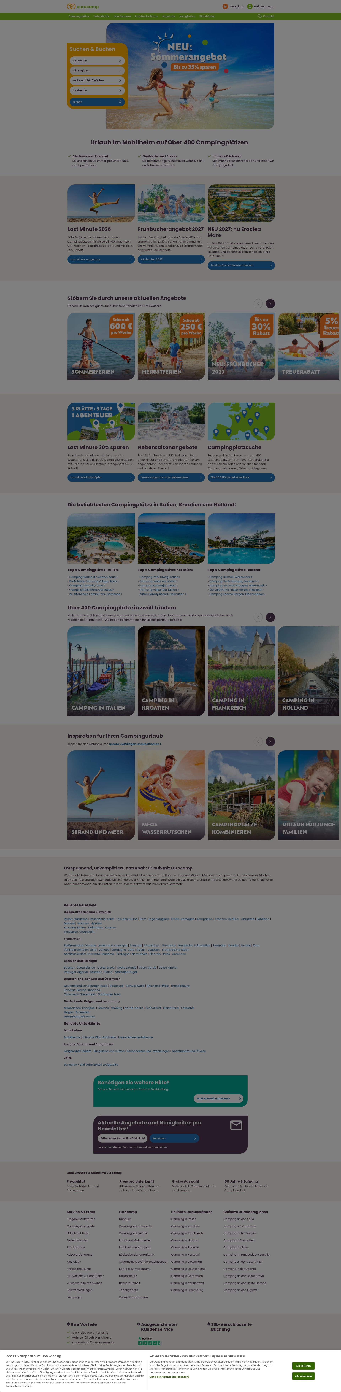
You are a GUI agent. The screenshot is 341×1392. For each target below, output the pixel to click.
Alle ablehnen (303, 1376)
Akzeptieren (303, 1365)
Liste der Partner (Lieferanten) (169, 1376)
